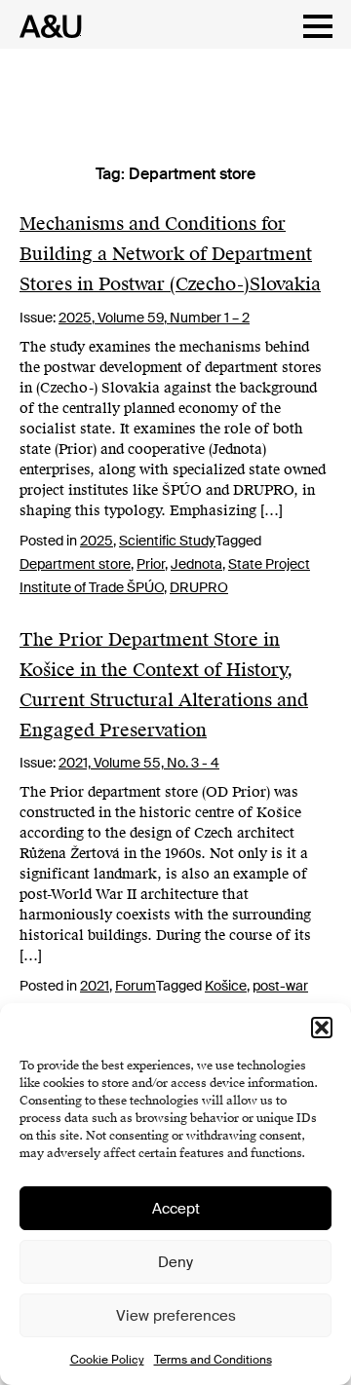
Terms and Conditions (213, 1359)
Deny (175, 1262)
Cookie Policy (107, 1359)
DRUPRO (199, 587)
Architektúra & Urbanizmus (45, 26)
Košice (226, 985)
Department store (75, 564)
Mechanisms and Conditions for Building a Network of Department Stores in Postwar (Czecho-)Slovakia (170, 253)
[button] (322, 1027)
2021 (94, 985)
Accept (176, 1208)
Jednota (196, 564)
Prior (150, 564)
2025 (96, 540)
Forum (135, 985)
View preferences (176, 1316)
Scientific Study (167, 540)
